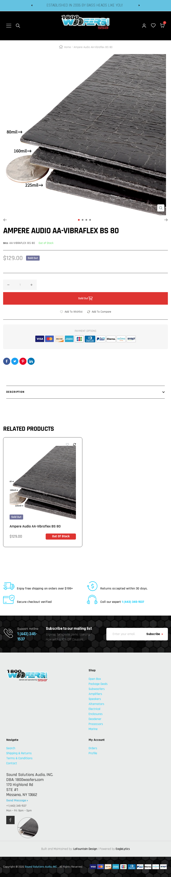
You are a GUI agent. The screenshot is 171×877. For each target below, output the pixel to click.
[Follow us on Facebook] (10, 820)
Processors (96, 724)
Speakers (95, 699)
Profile (93, 753)
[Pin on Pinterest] (22, 361)
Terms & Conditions (19, 758)
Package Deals (98, 684)
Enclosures (96, 714)
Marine (93, 729)
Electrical (94, 709)
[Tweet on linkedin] (31, 361)
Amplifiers (95, 694)
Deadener (95, 719)
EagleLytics (123, 849)
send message (16, 800)
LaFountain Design (85, 849)
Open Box (95, 679)
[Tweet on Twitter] (14, 361)
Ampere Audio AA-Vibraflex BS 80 (35, 526)
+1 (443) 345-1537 (16, 806)
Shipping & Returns (19, 753)
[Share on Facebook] (6, 361)
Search (10, 748)
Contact (11, 763)
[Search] (17, 25)
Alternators (96, 704)
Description (15, 392)
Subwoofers (97, 689)
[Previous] (5, 219)
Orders (93, 748)
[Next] (166, 219)
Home (67, 47)
